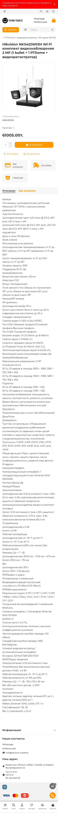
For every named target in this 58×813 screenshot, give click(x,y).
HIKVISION (8, 120)
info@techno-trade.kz (17, 752)
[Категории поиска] (25, 29)
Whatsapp (39, 18)
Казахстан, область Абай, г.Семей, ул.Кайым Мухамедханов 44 (29, 766)
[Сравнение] (47, 11)
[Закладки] (41, 11)
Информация (11, 730)
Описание (8, 190)
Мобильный (40, 22)
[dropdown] (4, 11)
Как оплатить (27, 190)
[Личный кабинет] (53, 11)
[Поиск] (52, 29)
